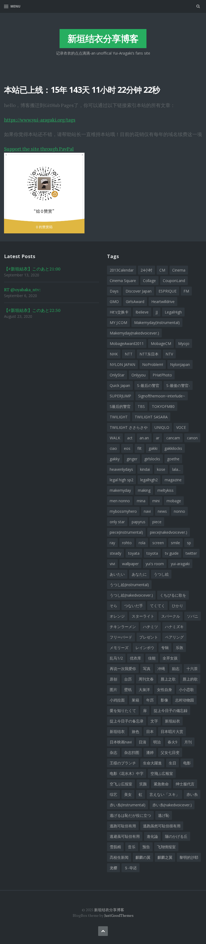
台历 (128, 679)
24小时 (146, 270)
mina (141, 500)
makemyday (120, 490)
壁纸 (128, 689)
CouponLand (174, 280)
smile (175, 542)
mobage (174, 500)
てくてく (157, 605)
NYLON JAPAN (122, 364)
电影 (187, 762)
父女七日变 (170, 752)
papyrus (138, 521)
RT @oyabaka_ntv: (22, 290)
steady (115, 553)
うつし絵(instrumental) (129, 584)
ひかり (177, 605)
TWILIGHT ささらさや (129, 427)
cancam (173, 437)
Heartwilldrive (163, 301)
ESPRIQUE (167, 291)
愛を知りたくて (123, 710)
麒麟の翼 (142, 857)
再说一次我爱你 (123, 668)
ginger (132, 458)
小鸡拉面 (117, 700)
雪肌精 (115, 846)
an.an (144, 437)
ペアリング (174, 637)
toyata (133, 553)
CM (162, 270)
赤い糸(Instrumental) (127, 804)
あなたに (139, 574)
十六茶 (192, 668)
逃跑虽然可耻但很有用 (162, 825)
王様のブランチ (123, 762)
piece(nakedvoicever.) (168, 532)
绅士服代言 (185, 783)
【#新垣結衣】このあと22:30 (32, 310)
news (162, 511)
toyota (152, 553)
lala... (176, 469)
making (144, 490)
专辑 (165, 647)
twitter (191, 553)
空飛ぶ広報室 (161, 773)
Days (114, 291)
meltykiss (165, 490)
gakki (153, 448)
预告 (146, 846)
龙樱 (113, 867)
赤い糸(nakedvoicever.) (172, 804)
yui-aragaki (180, 563)
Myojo (183, 343)
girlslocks (152, 458)
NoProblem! (152, 364)
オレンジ (117, 616)
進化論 (152, 836)
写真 (146, 668)
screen (158, 542)
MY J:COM (118, 322)
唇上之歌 (168, 679)
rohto (127, 542)
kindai (145, 469)
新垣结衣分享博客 (103, 38)
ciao (113, 448)
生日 (172, 762)
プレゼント (148, 637)
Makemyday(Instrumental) (157, 322)
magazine (173, 479)
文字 (154, 721)
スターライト (143, 616)
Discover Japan (139, 291)
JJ (157, 312)
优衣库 (135, 658)
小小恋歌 (186, 689)
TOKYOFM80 (163, 406)
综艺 (113, 794)
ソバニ (192, 616)
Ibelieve (142, 312)
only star (117, 521)
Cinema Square (123, 280)
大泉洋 (144, 689)
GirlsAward (135, 301)
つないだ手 (133, 605)
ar (157, 437)
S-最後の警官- (178, 385)
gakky (115, 458)
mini (156, 500)
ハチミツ (150, 626)
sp (189, 542)
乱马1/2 (116, 658)
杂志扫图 (131, 752)
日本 (150, 731)
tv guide (172, 553)
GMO (114, 301)
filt (139, 448)
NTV (169, 354)
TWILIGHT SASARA (151, 416)
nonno (179, 511)
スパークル (170, 616)
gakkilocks (173, 448)
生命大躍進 (152, 762)
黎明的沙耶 (188, 857)
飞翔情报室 (166, 846)
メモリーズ (119, 647)
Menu (15, 6)
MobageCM (161, 343)
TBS (141, 406)
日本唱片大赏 (172, 731)
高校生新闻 (119, 857)
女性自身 (164, 689)
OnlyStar (117, 374)
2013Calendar (122, 270)
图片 (113, 689)
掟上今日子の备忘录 (127, 721)
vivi (112, 563)
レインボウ (144, 647)
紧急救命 (161, 783)
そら (113, 605)
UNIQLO (161, 427)
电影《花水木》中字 (127, 773)
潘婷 (150, 752)
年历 (150, 700)
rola (142, 542)
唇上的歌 (190, 679)
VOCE (181, 427)
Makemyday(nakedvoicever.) (134, 333)
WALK (115, 437)
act (130, 437)
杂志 (113, 752)
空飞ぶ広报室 (121, 783)
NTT (129, 354)
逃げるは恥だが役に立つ (130, 815)
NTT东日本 (149, 354)
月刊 (188, 741)
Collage (149, 280)
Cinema (178, 270)
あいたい (117, 574)
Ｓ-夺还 (130, 867)
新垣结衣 (117, 731)
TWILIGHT (119, 416)
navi (147, 511)
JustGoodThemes (119, 915)
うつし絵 (161, 574)
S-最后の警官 (148, 385)
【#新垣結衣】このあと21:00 (32, 269)
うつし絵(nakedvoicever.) (131, 595)
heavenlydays (121, 469)
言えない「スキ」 (164, 794)
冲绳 (161, 668)
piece (156, 521)
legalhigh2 (149, 479)
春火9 (172, 741)
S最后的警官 (120, 406)
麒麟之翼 (164, 857)
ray (112, 542)
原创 (113, 679)
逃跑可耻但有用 (123, 825)
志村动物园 (184, 700)
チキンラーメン (123, 626)
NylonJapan (180, 364)
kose (161, 469)
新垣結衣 (172, 721)
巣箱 (135, 700)
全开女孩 (170, 658)
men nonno (120, 500)
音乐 (131, 846)
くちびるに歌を (173, 595)
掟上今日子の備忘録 (170, 710)
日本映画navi (121, 741)
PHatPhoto (162, 374)
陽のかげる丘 (176, 836)
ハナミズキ (174, 626)
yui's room (155, 563)
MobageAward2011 (127, 343)
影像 (164, 700)
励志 (175, 668)
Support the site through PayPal (39, 148)
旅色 (135, 731)
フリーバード (121, 637)
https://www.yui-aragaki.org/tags (39, 119)
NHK (114, 354)
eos (127, 448)
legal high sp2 (121, 479)
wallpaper (130, 563)
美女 (128, 794)
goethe (173, 458)
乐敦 (179, 647)
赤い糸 (192, 794)
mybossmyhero (123, 511)
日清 (142, 741)
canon (192, 437)
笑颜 (143, 783)
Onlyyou (138, 374)
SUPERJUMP (120, 395)
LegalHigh (173, 312)
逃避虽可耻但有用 (125, 836)
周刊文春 (146, 679)
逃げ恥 (163, 815)
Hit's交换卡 (119, 312)
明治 (157, 741)
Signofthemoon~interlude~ (161, 395)
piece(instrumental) (126, 532)
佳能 (152, 658)
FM (186, 291)
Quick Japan (120, 385)
